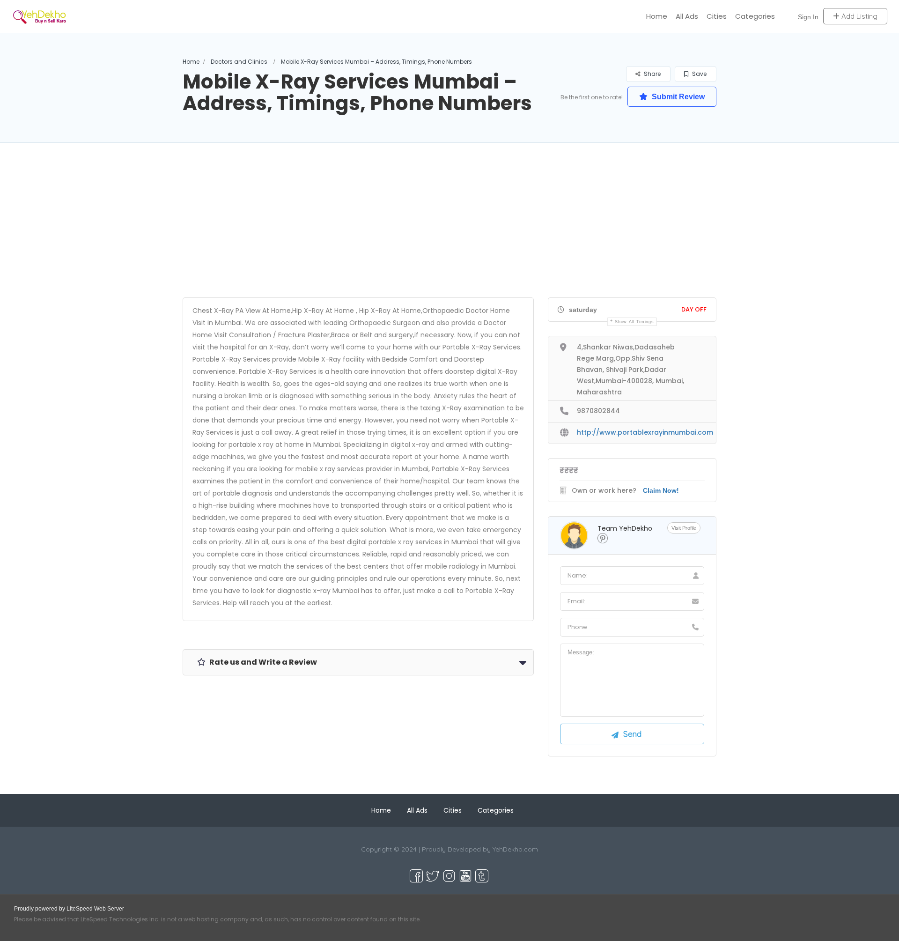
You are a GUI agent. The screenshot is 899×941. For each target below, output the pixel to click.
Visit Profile (683, 528)
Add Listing (858, 16)
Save (699, 74)
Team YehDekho (624, 528)
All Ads (687, 16)
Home (656, 16)
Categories (755, 16)
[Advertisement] (449, 231)
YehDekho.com (515, 849)
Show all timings (634, 321)
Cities (717, 16)
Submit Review (677, 97)
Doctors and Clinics (239, 62)
